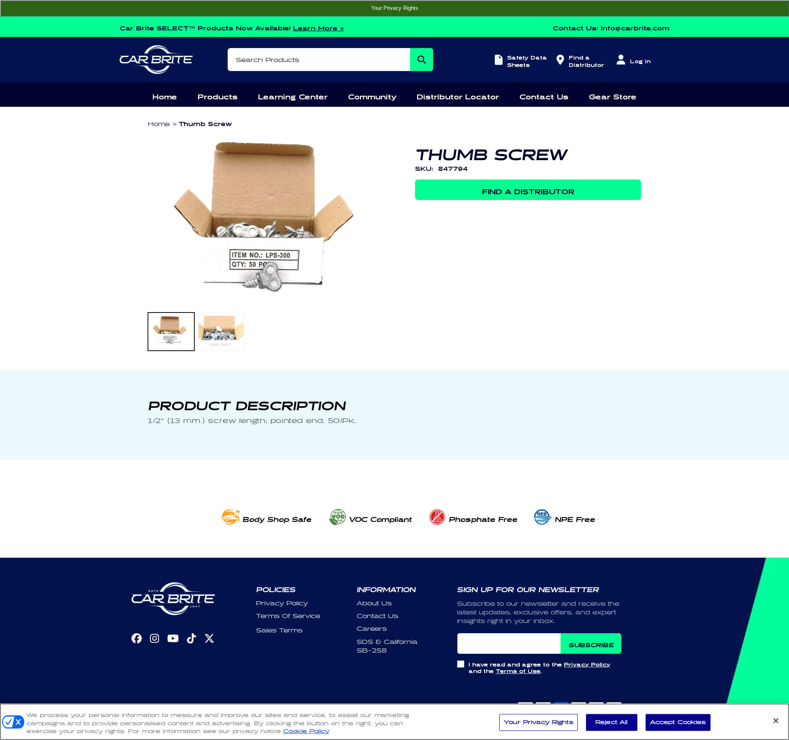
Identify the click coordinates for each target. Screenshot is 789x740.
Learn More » (318, 27)
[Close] (776, 721)
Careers (372, 629)
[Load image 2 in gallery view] (221, 332)
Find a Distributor (585, 60)
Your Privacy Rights (394, 8)
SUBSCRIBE (591, 644)
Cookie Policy (306, 731)
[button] (164, 95)
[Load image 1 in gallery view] (171, 332)
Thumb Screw (205, 122)
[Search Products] (421, 59)
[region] (394, 721)
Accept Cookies (678, 722)
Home (159, 124)
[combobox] (330, 59)
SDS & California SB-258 (387, 646)
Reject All (611, 722)
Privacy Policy (282, 603)
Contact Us (377, 616)
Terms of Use (518, 670)
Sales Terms (279, 630)
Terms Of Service (288, 616)
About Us (374, 603)
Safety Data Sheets (527, 60)
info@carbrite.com (635, 27)
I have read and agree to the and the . (539, 666)
